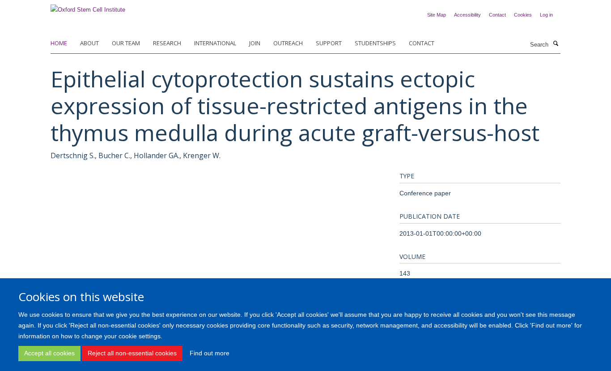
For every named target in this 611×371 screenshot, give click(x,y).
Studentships (375, 43)
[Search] (555, 44)
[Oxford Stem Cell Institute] (88, 7)
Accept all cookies (49, 353)
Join (254, 43)
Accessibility (467, 14)
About (89, 43)
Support (329, 43)
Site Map (436, 14)
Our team (126, 43)
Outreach (288, 43)
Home (59, 43)
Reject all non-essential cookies (132, 353)
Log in (546, 14)
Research (167, 43)
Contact (497, 14)
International (215, 43)
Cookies (523, 14)
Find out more (209, 353)
